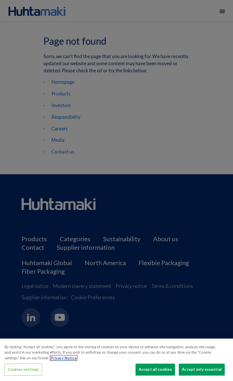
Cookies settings (23, 369)
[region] (116, 360)
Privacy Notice (64, 358)
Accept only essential (202, 369)
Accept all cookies (155, 369)
